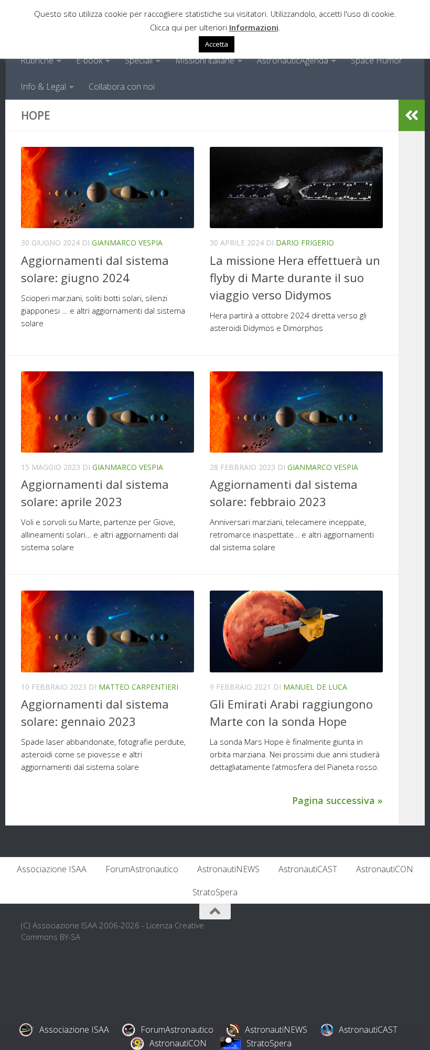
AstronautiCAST (307, 869)
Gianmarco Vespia (127, 243)
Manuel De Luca (315, 687)
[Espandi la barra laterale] (412, 115)
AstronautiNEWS (228, 869)
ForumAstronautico (141, 869)
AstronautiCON (384, 869)
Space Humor (376, 60)
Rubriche (36, 60)
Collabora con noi (122, 86)
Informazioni (253, 27)
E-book (89, 60)
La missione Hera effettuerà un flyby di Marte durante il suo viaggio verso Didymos (295, 277)
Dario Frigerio (305, 243)
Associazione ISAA (52, 869)
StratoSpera (215, 892)
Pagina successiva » (337, 800)
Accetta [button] (216, 44)
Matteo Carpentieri (138, 687)
